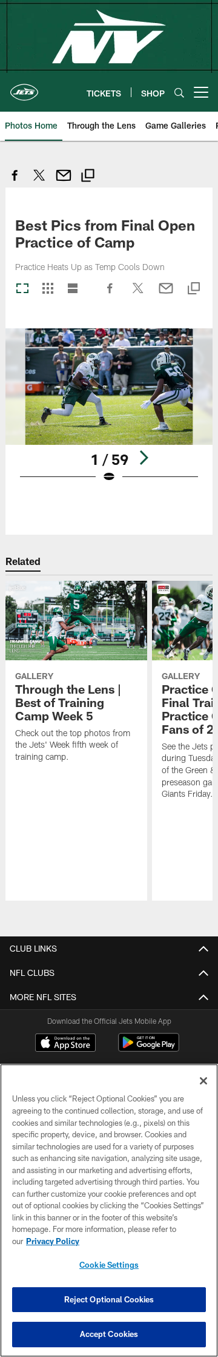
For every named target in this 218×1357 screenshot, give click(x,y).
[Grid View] (48, 289)
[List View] (73, 289)
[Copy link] (87, 177)
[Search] (179, 92)
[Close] (203, 1081)
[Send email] (63, 182)
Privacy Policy (52, 1241)
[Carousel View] (22, 289)
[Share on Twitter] (39, 182)
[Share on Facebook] (15, 182)
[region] (109, 1210)
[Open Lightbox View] (109, 413)
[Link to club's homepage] (24, 87)
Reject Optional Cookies (109, 1299)
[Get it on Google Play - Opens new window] (149, 1048)
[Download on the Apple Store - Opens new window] (65, 1044)
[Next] (143, 457)
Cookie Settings (109, 1265)
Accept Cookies (109, 1334)
